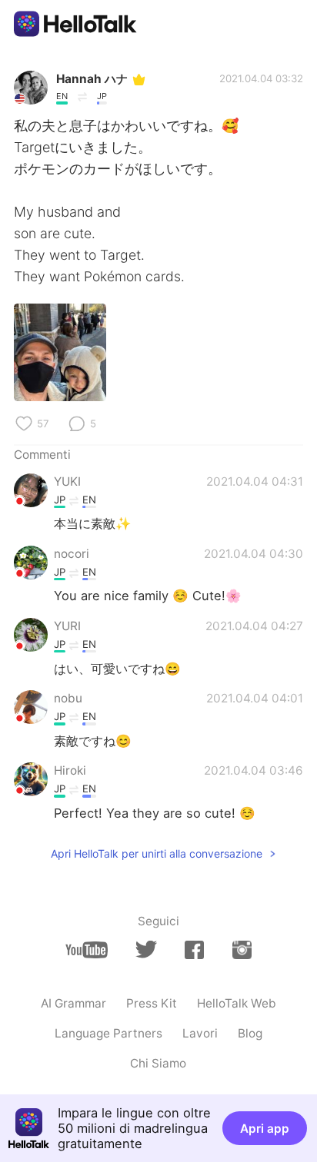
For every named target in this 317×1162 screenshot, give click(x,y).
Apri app (264, 1128)
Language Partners (108, 1033)
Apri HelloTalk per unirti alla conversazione (156, 853)
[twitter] (145, 949)
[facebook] (194, 950)
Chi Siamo (158, 1063)
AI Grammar (73, 1003)
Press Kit (151, 1003)
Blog (250, 1033)
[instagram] (242, 950)
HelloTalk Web (236, 1003)
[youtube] (86, 949)
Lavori (200, 1033)
